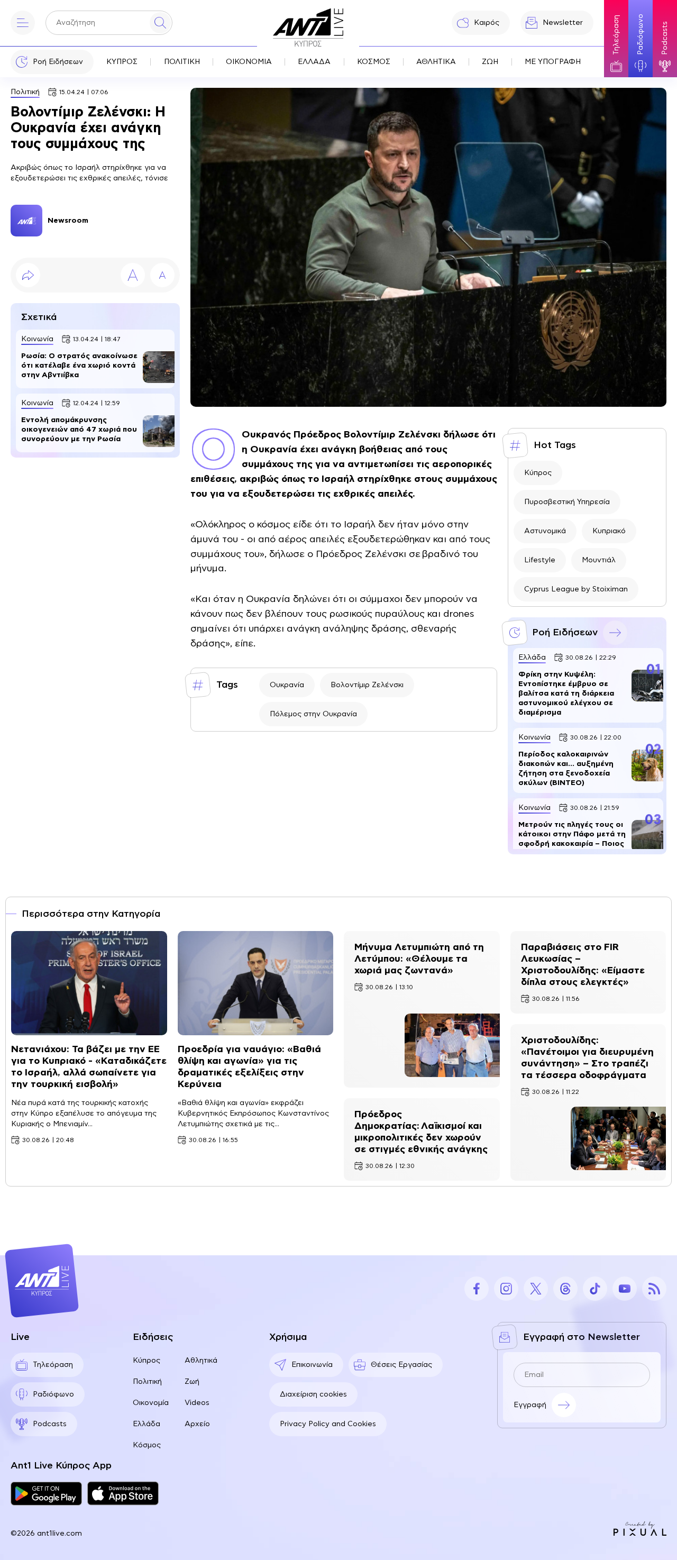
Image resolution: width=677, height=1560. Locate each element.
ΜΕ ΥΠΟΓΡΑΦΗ (553, 62)
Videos (197, 1403)
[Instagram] (506, 1288)
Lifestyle (539, 560)
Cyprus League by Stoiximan (576, 589)
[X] (536, 1288)
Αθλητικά (201, 1360)
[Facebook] (476, 1288)
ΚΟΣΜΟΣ (373, 62)
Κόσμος (147, 1445)
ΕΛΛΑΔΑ (314, 62)
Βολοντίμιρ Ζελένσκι (367, 685)
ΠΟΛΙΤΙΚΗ (182, 62)
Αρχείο (197, 1424)
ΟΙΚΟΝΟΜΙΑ (249, 62)
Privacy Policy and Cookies (328, 1424)
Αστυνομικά (545, 531)
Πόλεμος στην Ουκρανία (313, 714)
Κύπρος (538, 473)
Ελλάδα (146, 1424)
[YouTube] (624, 1288)
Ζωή (192, 1381)
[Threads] (565, 1288)
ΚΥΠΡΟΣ (122, 62)
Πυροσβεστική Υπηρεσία (567, 502)
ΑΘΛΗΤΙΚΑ (436, 62)
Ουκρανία (287, 685)
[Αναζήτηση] (160, 22)
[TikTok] (595, 1288)
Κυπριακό (609, 531)
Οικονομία (151, 1403)
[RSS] (654, 1288)
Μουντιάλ (599, 560)
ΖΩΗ (490, 62)
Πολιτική (25, 92)
